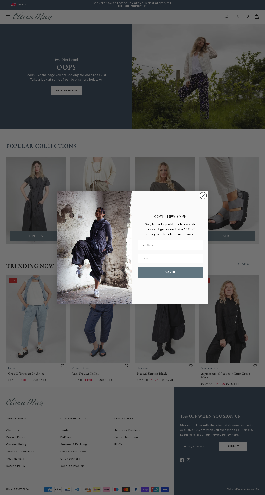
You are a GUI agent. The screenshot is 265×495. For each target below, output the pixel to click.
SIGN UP (170, 272)
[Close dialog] (203, 195)
